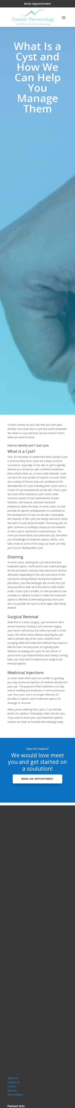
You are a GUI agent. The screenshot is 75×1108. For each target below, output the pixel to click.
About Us (13, 1078)
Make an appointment (37, 779)
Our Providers (15, 1094)
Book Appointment (37, 4)
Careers (12, 1086)
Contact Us (14, 1082)
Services (12, 1090)
